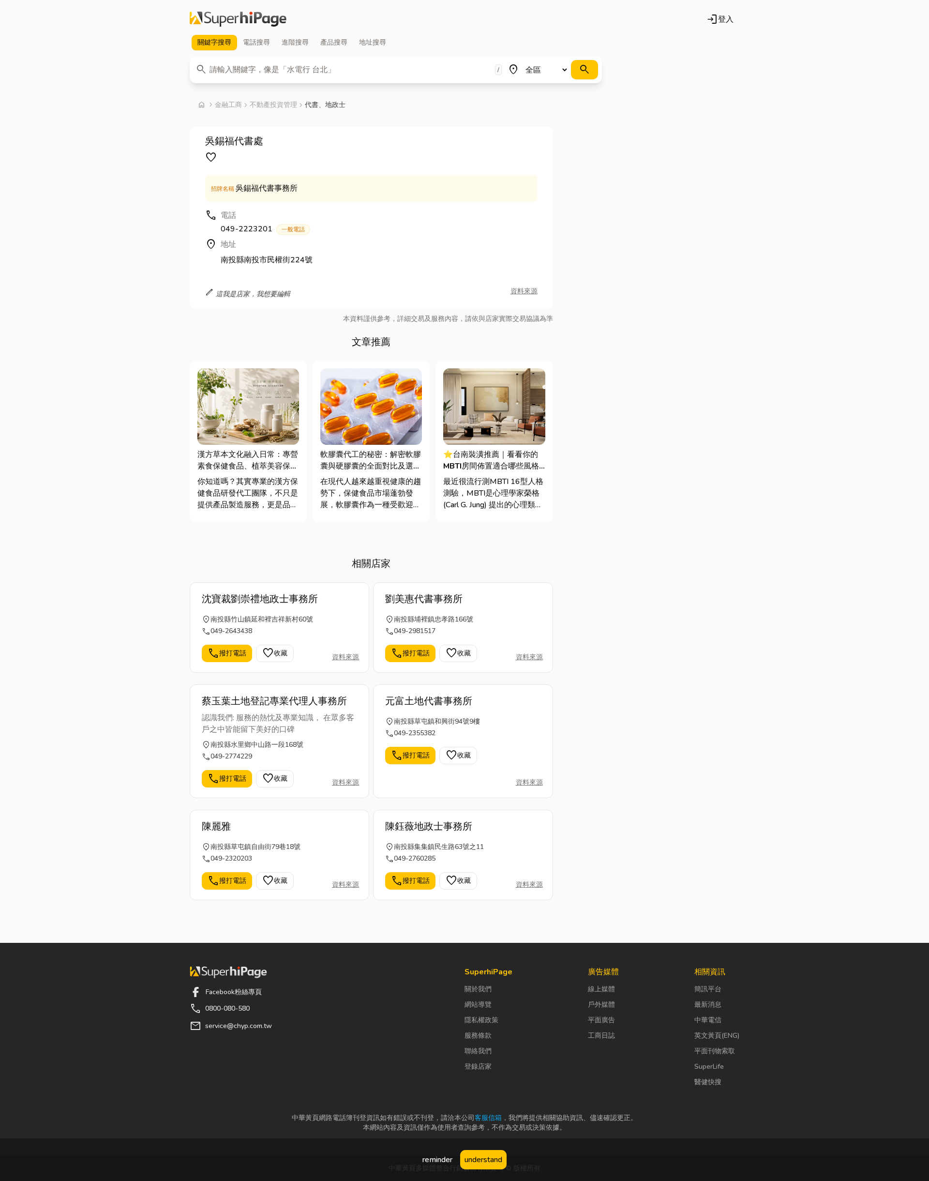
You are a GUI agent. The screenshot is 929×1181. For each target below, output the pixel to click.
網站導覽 (478, 1004)
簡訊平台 (707, 989)
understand (483, 1159)
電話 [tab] (256, 42)
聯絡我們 (478, 1051)
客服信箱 (488, 1117)
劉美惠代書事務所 (424, 599)
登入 (720, 19)
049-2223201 (263, 229)
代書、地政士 (325, 104)
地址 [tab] (372, 42)
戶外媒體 (601, 1004)
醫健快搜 (707, 1082)
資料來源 (524, 291)
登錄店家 (478, 1066)
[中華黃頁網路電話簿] (238, 19)
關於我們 (478, 989)
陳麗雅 (216, 826)
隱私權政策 (481, 1020)
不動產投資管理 (273, 104)
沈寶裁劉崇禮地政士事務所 (260, 599)
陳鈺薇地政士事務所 (428, 826)
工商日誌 (601, 1035)
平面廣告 (601, 1020)
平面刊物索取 (714, 1051)
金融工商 (228, 104)
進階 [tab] (295, 42)
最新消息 (707, 1004)
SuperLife (709, 1066)
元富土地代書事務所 (428, 701)
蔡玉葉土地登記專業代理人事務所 (274, 701)
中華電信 (707, 1020)
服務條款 (478, 1035)
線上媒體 (601, 989)
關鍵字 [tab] (214, 42)
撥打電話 (227, 653)
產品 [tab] (333, 42)
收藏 (274, 653)
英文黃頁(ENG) (716, 1035)
